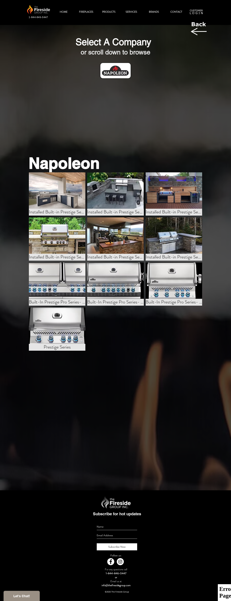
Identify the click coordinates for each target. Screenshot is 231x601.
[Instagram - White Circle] (120, 561)
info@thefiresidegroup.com (116, 585)
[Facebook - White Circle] (110, 561)
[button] (57, 194)
